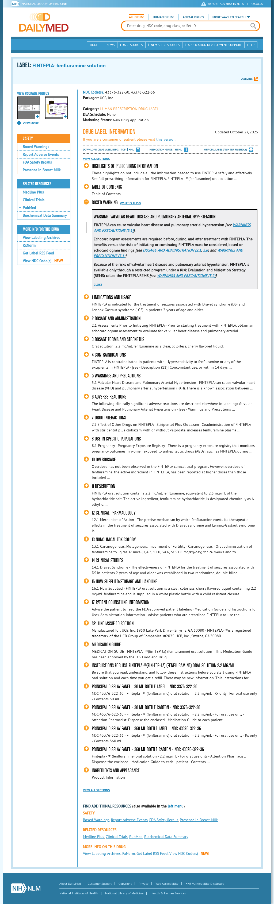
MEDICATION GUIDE (106, 645)
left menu (176, 806)
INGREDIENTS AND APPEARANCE (116, 770)
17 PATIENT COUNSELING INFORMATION (120, 602)
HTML (178, 149)
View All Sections (96, 159)
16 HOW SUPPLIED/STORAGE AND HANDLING (125, 581)
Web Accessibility (166, 884)
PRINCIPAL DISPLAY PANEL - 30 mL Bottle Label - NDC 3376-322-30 (144, 686)
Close (98, 285)
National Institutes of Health (78, 893)
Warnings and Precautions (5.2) (186, 275)
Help (250, 45)
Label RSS (247, 78)
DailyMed (43, 22)
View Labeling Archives (41, 237)
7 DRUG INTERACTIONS (109, 418)
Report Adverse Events (41, 154)
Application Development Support (215, 45)
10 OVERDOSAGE (104, 460)
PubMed (29, 207)
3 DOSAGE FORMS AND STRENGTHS (118, 339)
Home (94, 45)
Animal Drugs (193, 17)
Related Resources (37, 184)
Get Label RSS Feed (38, 253)
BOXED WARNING (105, 202)
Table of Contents (107, 187)
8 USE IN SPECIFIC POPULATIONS (116, 439)
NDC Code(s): (93, 92)
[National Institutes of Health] (16, 3)
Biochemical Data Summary (45, 215)
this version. (166, 139)
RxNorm (29, 245)
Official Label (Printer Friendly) (225, 149)
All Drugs (136, 17)
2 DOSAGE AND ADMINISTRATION (116, 318)
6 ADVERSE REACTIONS (109, 397)
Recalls (257, 4)
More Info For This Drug (41, 229)
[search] (253, 25)
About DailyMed (70, 884)
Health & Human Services (168, 893)
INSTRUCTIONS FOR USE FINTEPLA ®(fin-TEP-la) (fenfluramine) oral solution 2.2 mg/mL (163, 665)
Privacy (144, 884)
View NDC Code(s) (43, 260)
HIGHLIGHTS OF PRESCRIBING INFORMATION (125, 166)
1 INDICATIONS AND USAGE (111, 297)
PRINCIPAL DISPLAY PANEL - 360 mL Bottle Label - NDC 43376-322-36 (146, 728)
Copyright (125, 884)
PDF (123, 149)
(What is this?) (130, 203)
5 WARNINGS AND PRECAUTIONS (116, 376)
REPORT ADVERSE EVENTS (226, 4)
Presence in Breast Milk (42, 170)
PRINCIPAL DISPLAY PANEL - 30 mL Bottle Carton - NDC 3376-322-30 (146, 707)
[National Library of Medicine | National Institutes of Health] (25, 888)
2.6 (205, 250)
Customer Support (100, 884)
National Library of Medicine (44, 4)
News (110, 45)
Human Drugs (163, 17)
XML (131, 149)
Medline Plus (33, 192)
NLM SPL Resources (165, 45)
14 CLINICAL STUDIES (107, 560)
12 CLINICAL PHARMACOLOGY (113, 513)
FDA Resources (131, 45)
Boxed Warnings (36, 146)
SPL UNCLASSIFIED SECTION (113, 623)
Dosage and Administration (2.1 (172, 250)
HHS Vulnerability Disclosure (204, 884)
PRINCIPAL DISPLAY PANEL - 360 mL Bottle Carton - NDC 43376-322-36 (148, 749)
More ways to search (229, 17)
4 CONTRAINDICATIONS (109, 355)
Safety (28, 138)
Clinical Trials (33, 200)
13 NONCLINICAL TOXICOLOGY (114, 539)
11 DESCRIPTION (103, 486)
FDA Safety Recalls (37, 162)
